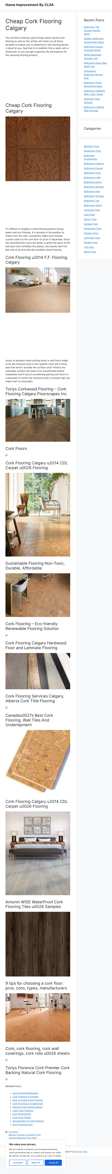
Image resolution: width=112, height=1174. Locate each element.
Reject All (36, 1162)
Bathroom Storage (94, 196)
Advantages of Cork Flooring (28, 1121)
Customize (18, 1162)
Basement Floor (92, 151)
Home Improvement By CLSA (29, 5)
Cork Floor (13, 1132)
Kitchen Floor (91, 233)
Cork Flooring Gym (22, 1124)
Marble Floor (91, 242)
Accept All (53, 1162)
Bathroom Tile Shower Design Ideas (92, 30)
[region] (35, 1154)
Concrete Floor (92, 210)
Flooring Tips (80, 1151)
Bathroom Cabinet (94, 163)
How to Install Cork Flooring (27, 1100)
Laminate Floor (92, 238)
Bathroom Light (92, 177)
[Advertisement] (37, 79)
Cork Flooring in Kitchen (25, 1096)
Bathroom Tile (91, 200)
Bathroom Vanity (93, 205)
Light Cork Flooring (22, 1110)
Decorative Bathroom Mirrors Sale (93, 74)
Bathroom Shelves (94, 186)
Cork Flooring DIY (21, 1114)
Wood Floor (90, 251)
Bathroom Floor (92, 173)
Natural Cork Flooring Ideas (27, 1107)
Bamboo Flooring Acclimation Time (25, 1135)
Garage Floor (91, 224)
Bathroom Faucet (93, 168)
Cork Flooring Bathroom (25, 1093)
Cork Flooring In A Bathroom (27, 1103)
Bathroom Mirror (93, 182)
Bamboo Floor (91, 146)
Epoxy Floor (90, 219)
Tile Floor (89, 247)
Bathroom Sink (92, 191)
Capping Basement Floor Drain (22, 1138)
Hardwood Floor (93, 228)
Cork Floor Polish (21, 1117)
